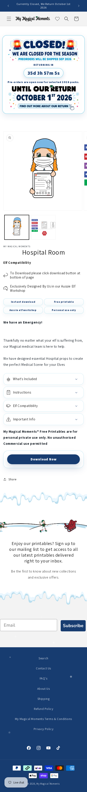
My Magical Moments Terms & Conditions (43, 719)
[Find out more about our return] (43, 50)
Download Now (44, 459)
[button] (9, 19)
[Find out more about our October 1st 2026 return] (43, 98)
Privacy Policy (43, 729)
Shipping (43, 699)
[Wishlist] (57, 19)
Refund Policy (43, 709)
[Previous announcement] (8, 6)
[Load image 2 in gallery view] (43, 227)
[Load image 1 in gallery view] (16, 227)
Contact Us (43, 668)
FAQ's (44, 678)
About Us (43, 689)
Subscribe (73, 626)
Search (43, 658)
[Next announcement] (79, 6)
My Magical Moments (48, 783)
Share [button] (12, 479)
